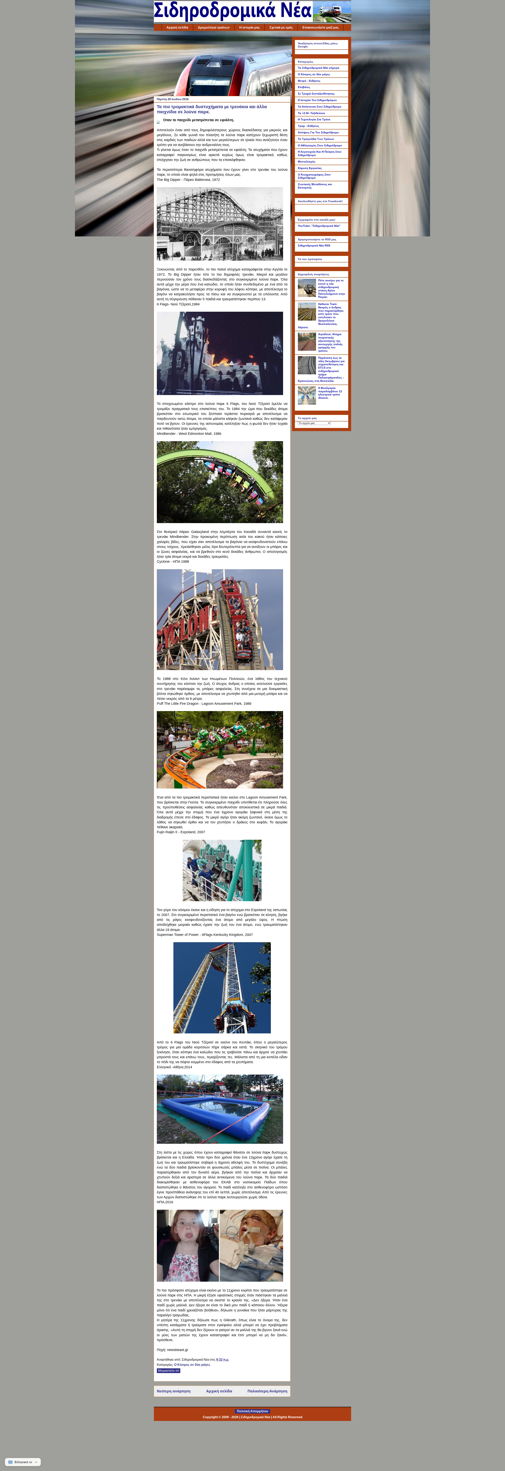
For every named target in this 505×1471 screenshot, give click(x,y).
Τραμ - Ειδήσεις (308, 125)
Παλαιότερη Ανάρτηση (267, 1391)
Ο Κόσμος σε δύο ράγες (192, 1364)
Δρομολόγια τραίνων (214, 27)
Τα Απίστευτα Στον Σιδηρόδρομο (319, 106)
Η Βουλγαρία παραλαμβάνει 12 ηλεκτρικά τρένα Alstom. (330, 392)
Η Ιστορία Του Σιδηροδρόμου (317, 100)
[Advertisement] (222, 64)
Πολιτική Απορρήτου (252, 1411)
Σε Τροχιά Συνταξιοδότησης (316, 93)
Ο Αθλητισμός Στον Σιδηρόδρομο (320, 145)
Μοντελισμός (306, 161)
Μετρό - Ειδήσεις (309, 80)
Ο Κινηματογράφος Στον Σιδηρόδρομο (314, 176)
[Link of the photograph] (158, 121)
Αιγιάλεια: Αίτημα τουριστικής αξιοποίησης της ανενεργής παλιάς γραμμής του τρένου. (330, 342)
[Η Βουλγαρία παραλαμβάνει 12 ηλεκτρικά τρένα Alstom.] (307, 403)
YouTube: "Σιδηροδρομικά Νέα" (319, 225)
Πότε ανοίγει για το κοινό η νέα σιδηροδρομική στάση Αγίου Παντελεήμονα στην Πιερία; (331, 288)
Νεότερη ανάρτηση (174, 1391)
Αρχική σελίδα (177, 27)
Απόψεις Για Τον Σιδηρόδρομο (318, 132)
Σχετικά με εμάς (281, 27)
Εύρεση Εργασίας (310, 168)
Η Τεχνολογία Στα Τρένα (314, 119)
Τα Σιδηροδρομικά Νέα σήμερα (318, 67)
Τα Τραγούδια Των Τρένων (316, 138)
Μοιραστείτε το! (168, 1370)
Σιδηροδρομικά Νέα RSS (314, 245)
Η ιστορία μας (249, 27)
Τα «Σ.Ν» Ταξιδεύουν (311, 113)
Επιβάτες (304, 87)
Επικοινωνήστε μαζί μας (320, 27)
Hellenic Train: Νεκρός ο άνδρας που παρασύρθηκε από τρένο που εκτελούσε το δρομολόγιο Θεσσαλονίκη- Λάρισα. (321, 315)
